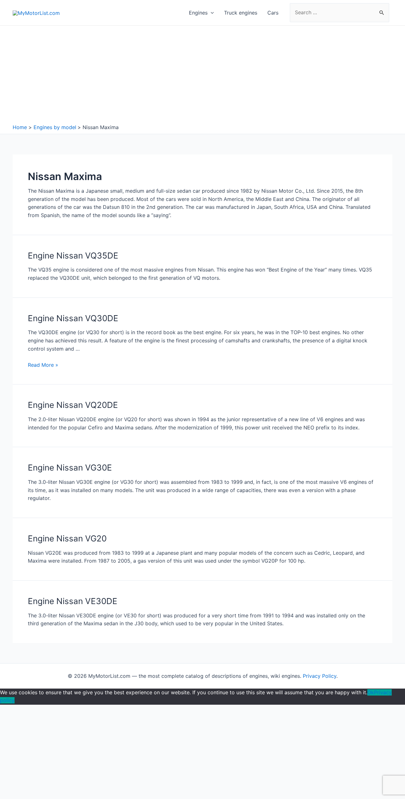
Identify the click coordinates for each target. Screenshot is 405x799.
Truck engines (240, 12)
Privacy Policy (319, 676)
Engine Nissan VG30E (70, 467)
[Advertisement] (202, 76)
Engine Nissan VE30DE (72, 601)
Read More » (43, 365)
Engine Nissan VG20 (67, 538)
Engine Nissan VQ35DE (73, 255)
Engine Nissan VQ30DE (73, 318)
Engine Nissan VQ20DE (73, 405)
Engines (198, 12)
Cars (272, 12)
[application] (211, 12)
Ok (370, 692)
